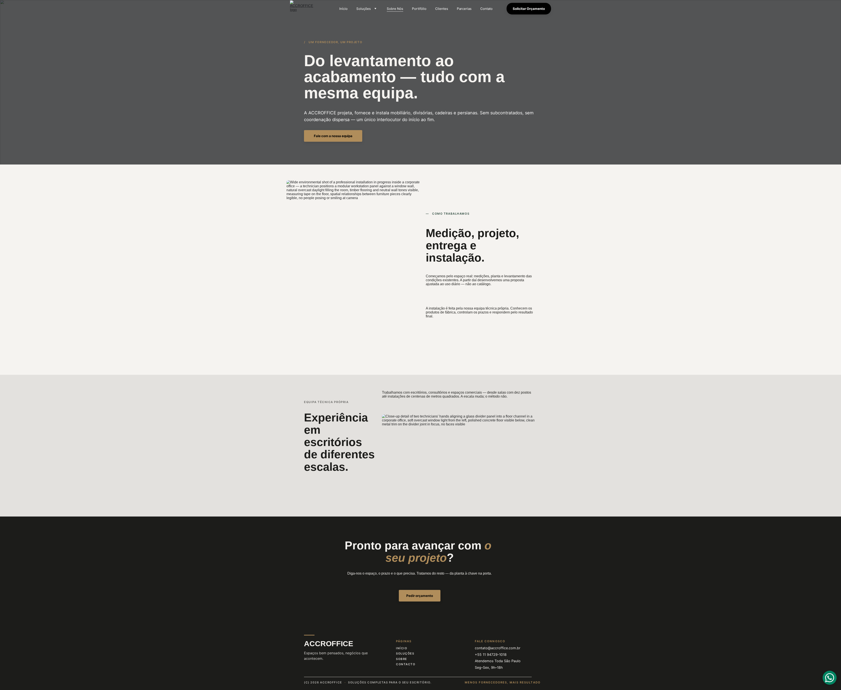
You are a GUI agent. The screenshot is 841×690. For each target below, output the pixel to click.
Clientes (441, 9)
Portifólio (419, 9)
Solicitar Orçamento (529, 9)
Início (343, 9)
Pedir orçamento (419, 596)
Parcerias (464, 9)
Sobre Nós (395, 9)
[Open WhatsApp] (830, 678)
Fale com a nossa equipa (333, 136)
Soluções (363, 9)
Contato (486, 9)
